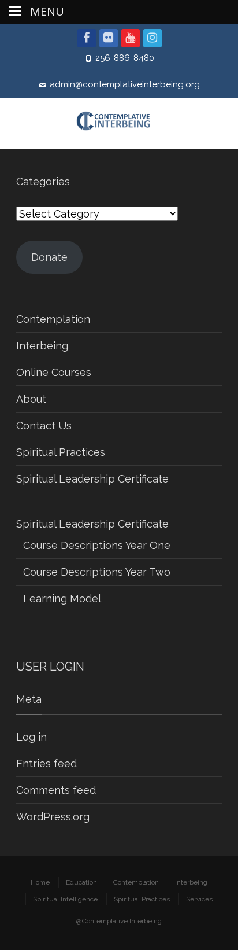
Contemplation (53, 319)
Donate (49, 257)
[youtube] (130, 38)
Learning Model (62, 598)
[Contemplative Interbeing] (119, 123)
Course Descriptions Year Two (96, 572)
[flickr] (108, 38)
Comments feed (56, 790)
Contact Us (44, 425)
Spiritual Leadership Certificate (92, 479)
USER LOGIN (50, 666)
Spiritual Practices (60, 452)
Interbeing (42, 346)
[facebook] (86, 38)
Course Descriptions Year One (96, 545)
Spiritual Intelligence (65, 899)
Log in (31, 737)
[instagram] (152, 38)
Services (199, 899)
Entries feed (46, 763)
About (31, 399)
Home (40, 882)
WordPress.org (53, 817)
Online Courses (53, 372)
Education (81, 882)
